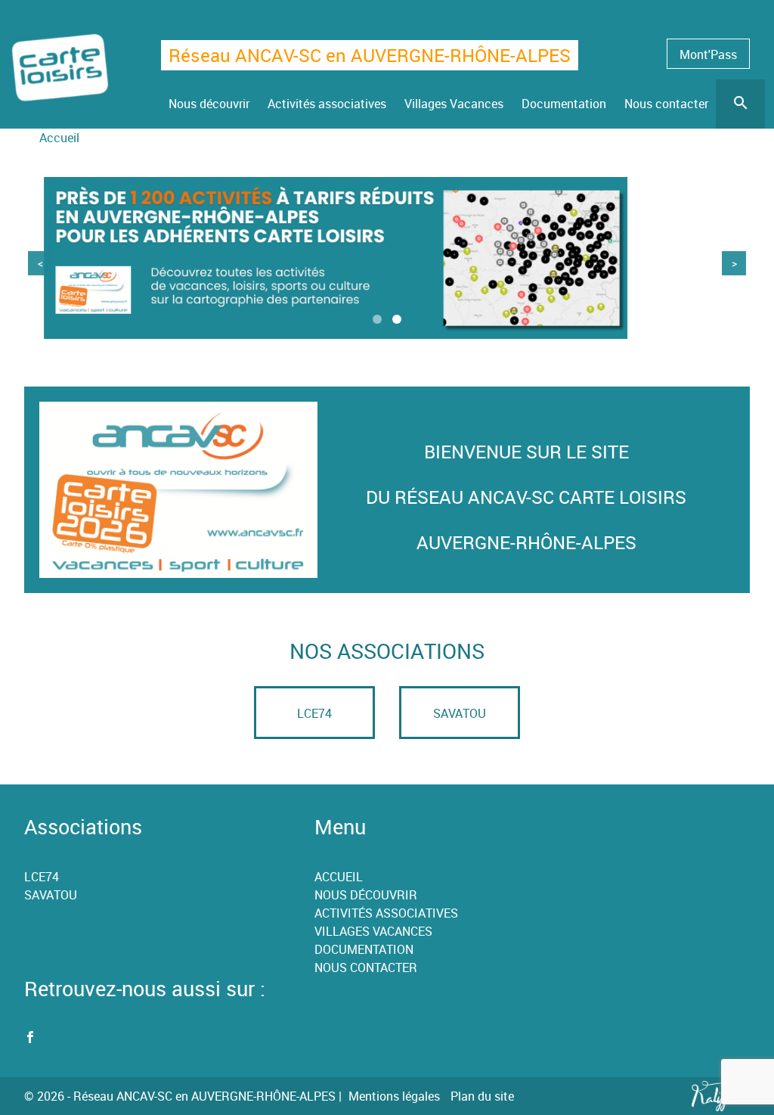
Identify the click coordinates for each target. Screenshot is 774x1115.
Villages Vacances (373, 931)
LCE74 (314, 713)
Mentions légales (394, 1096)
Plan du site (482, 1096)
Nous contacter (365, 967)
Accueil (59, 137)
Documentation (363, 949)
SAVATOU (459, 713)
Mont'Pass (708, 54)
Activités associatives (386, 913)
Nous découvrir (365, 895)
